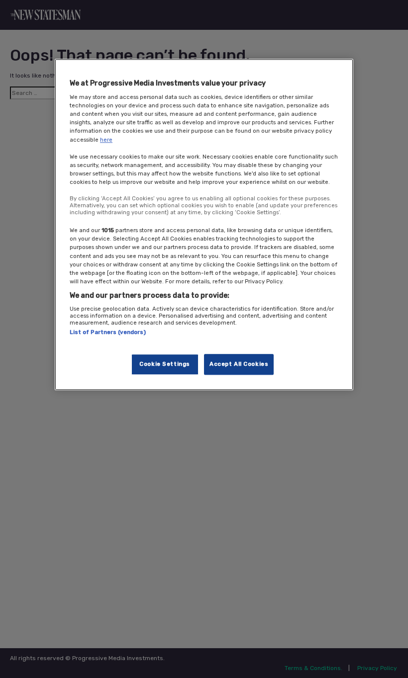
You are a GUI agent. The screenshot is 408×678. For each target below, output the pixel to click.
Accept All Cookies (238, 363)
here (106, 139)
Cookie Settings (164, 363)
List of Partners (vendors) (108, 332)
